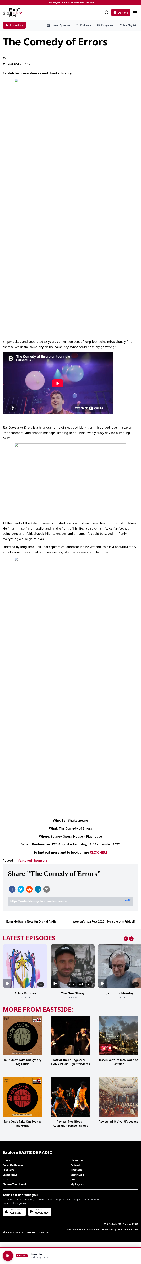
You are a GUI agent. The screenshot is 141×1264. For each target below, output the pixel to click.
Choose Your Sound (14, 1184)
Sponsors (40, 860)
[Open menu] (134, 12)
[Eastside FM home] (12, 12)
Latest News (10, 1174)
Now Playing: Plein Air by (70, 2)
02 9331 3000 (16, 1232)
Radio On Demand (13, 1165)
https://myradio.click (127, 1229)
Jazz (72, 1179)
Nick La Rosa (86, 1229)
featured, (25, 860)
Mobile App (77, 1174)
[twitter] (20, 889)
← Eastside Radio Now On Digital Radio (30, 921)
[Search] (107, 12)
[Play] (8, 1256)
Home (6, 1160)
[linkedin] (38, 889)
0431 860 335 (42, 1232)
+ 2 (89, 984)
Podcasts (75, 1165)
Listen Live (76, 1160)
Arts (5, 1179)
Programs (8, 1169)
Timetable (76, 1169)
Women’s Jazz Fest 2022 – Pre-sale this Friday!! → (105, 921)
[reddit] (29, 889)
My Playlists (77, 1184)
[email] (46, 889)
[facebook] (12, 889)
